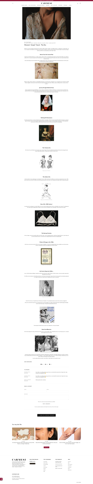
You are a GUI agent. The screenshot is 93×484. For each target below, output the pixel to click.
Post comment (46, 403)
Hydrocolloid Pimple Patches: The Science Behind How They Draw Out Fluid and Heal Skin (46, 443)
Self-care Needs (32, 5)
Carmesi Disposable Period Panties (58, 466)
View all (46, 447)
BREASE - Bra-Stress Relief (58, 468)
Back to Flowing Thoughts (47, 415)
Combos (47, 5)
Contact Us (69, 461)
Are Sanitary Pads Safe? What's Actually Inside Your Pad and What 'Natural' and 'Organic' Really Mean (23, 443)
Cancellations (69, 467)
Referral (65, 5)
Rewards (60, 5)
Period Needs (24, 5)
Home (25, 42)
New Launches (54, 5)
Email (48, 389)
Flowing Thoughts (28, 42)
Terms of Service (55, 406)
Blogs (70, 5)
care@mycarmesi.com (16, 476)
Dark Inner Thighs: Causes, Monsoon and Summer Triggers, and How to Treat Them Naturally (69, 443)
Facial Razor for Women (58, 461)
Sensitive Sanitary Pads (58, 462)
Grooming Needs (40, 5)
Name (25, 389)
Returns (69, 468)
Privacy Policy (49, 406)
